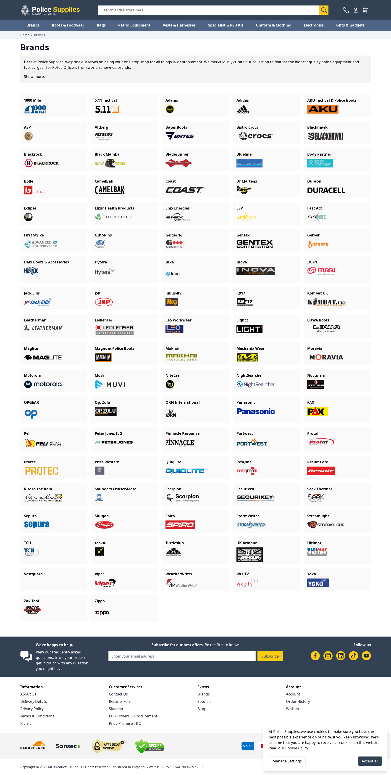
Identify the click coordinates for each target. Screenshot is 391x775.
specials (204, 701)
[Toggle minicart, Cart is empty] (365, 10)
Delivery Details (33, 701)
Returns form (121, 701)
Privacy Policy (32, 708)
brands (203, 694)
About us (28, 694)
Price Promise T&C (125, 723)
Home (24, 35)
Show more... (35, 76)
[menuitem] (33, 25)
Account (293, 694)
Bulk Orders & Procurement (133, 716)
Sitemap (116, 708)
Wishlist (292, 708)
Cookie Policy (296, 748)
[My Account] (356, 10)
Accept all (370, 761)
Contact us (118, 694)
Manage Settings (287, 761)
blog (201, 708)
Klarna (25, 723)
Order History (298, 701)
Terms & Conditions (37, 716)
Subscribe (270, 656)
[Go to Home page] (50, 10)
